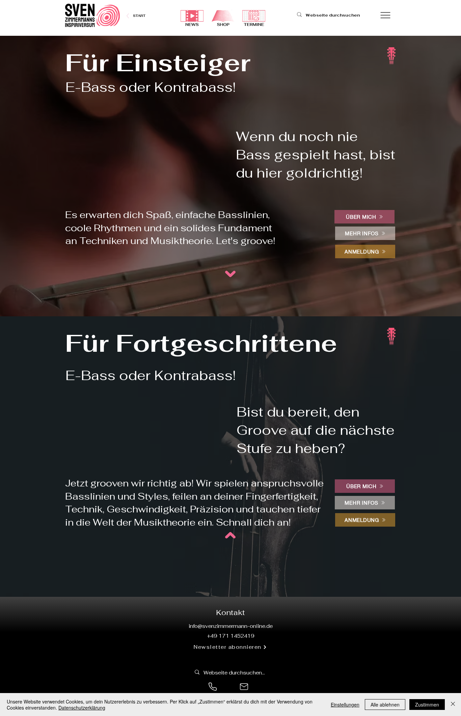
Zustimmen (427, 704)
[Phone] (212, 686)
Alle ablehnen (385, 704)
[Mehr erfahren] (139, 15)
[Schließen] (453, 704)
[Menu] (385, 15)
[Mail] (244, 686)
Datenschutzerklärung (81, 707)
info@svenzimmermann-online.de (231, 626)
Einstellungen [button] (345, 704)
